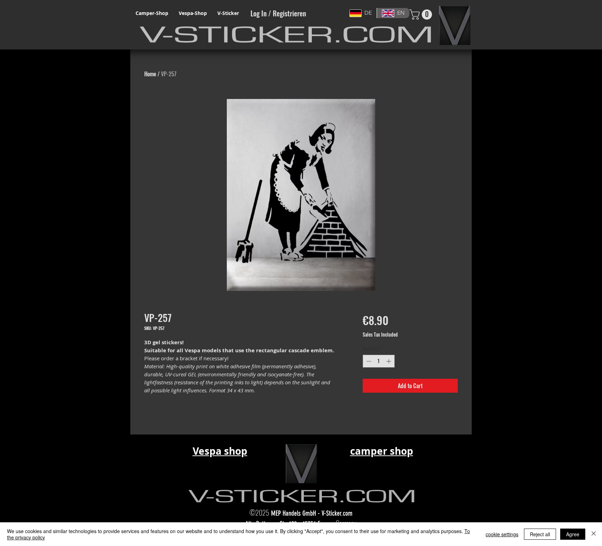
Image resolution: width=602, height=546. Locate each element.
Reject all (540, 534)
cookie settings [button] (502, 534)
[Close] (593, 534)
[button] (421, 14)
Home (150, 74)
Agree (572, 534)
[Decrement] (368, 361)
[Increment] (389, 361)
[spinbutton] (378, 361)
